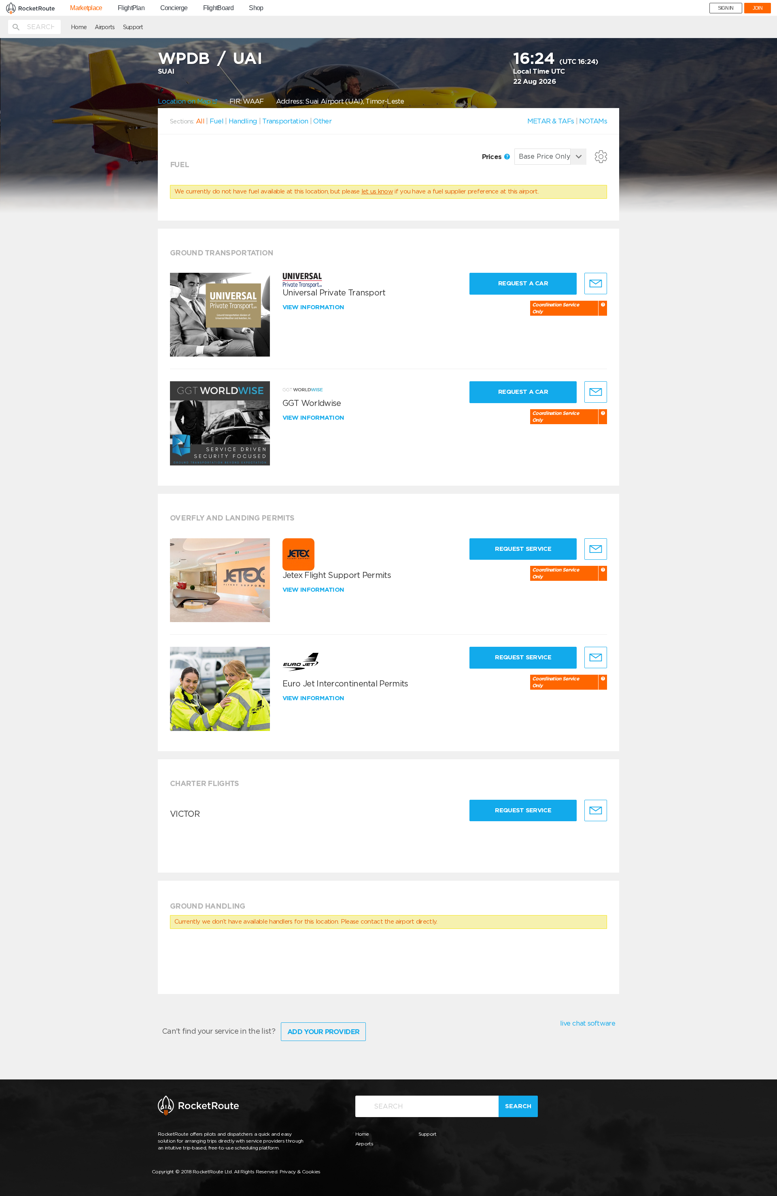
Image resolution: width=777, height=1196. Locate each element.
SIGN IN (726, 8)
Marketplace (86, 8)
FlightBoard (218, 8)
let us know (377, 191)
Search (518, 1106)
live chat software (587, 1023)
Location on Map (185, 101)
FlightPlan (131, 8)
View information (314, 307)
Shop (256, 8)
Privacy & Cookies (300, 1171)
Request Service (523, 548)
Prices (492, 157)
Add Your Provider (323, 1032)
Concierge (174, 8)
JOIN (757, 8)
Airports (105, 27)
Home (79, 27)
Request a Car (523, 283)
